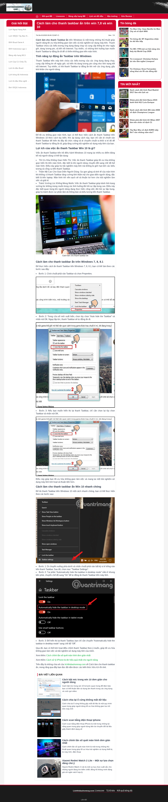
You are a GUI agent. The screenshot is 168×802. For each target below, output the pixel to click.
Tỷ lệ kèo (110, 791)
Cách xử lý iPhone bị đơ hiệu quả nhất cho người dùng (72, 660)
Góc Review (126, 16)
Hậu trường (112, 16)
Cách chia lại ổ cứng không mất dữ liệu (84, 699)
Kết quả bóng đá (124, 791)
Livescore (60, 16)
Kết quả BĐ (47, 16)
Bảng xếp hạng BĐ (77, 16)
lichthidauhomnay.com (75, 664)
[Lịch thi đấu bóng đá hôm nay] (19, 7)
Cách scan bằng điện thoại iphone (81, 720)
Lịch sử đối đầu (96, 16)
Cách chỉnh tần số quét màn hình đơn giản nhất (68, 655)
